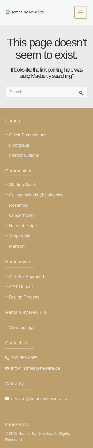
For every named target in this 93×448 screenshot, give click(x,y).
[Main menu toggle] (80, 12)
